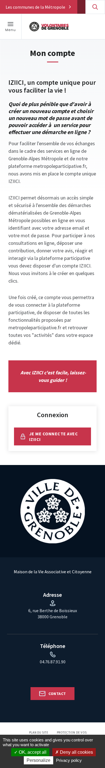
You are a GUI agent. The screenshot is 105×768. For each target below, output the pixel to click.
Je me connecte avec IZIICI (53, 436)
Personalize (38, 760)
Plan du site (38, 732)
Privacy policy (69, 760)
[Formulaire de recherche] (95, 7)
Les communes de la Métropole (35, 7)
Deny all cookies (76, 752)
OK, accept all (32, 752)
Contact (57, 693)
